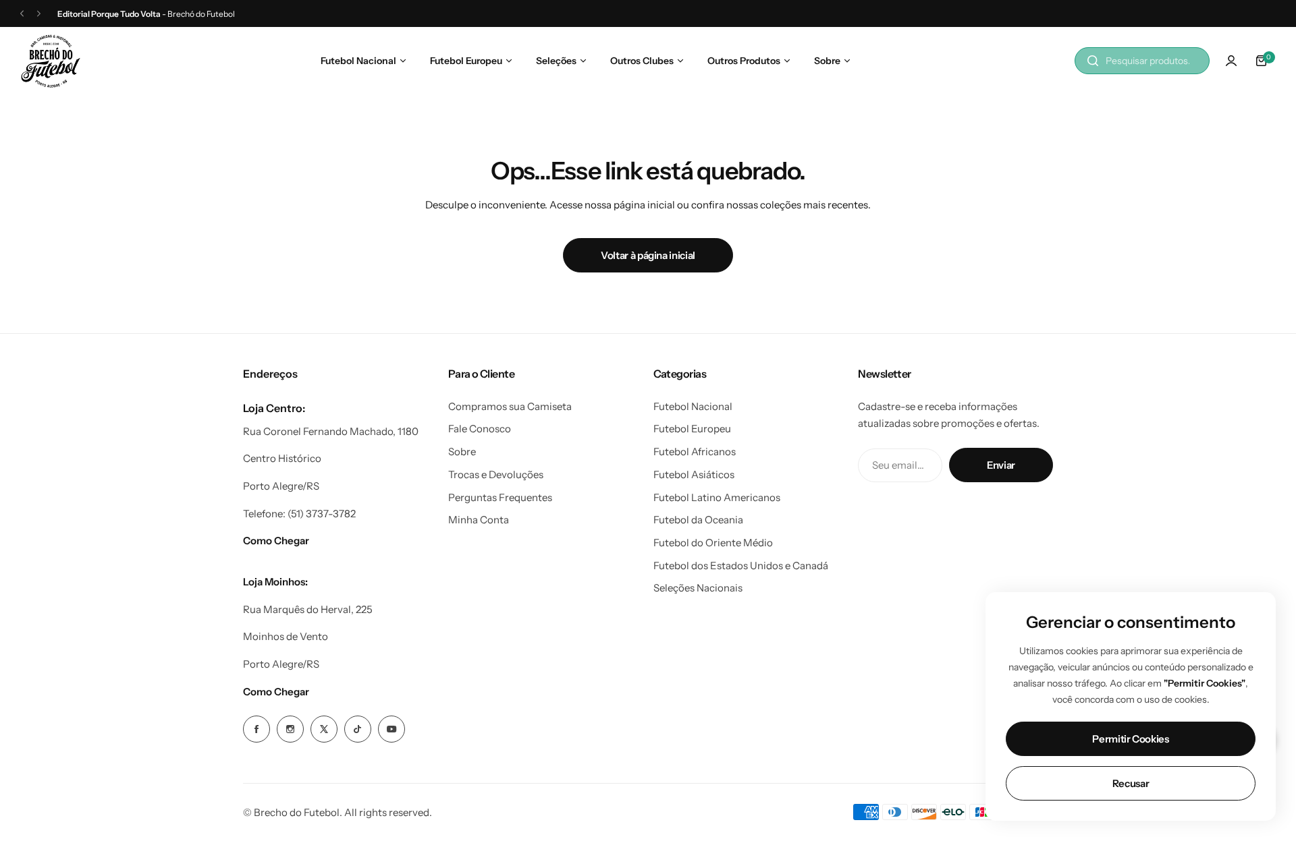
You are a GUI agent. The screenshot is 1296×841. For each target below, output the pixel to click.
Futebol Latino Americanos (716, 497)
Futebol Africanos (694, 451)
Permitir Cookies (1130, 738)
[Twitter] (324, 729)
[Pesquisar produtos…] (1093, 60)
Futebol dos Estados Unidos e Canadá (740, 565)
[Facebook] (256, 729)
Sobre (462, 451)
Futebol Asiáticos (693, 474)
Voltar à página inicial (648, 255)
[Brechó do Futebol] (50, 61)
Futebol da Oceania (698, 519)
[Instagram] (290, 729)
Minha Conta (478, 519)
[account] (1231, 61)
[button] (22, 14)
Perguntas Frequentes (500, 497)
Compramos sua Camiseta (510, 406)
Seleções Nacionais (697, 587)
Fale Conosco (479, 428)
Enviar (1001, 465)
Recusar (1130, 783)
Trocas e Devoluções (495, 474)
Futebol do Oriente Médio (713, 542)
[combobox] (1142, 60)
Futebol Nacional (692, 406)
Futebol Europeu (692, 428)
